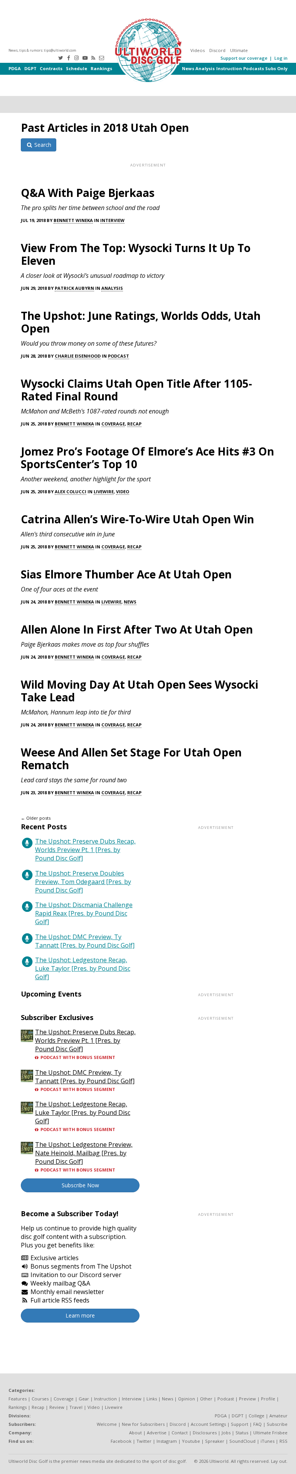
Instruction (229, 68)
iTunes (267, 1441)
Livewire (104, 491)
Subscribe (277, 1424)
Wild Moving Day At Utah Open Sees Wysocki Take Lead (139, 690)
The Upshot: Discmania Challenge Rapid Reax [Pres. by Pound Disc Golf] (84, 913)
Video (122, 491)
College (256, 1416)
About (135, 1432)
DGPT (30, 68)
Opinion (186, 1399)
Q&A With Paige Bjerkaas (88, 192)
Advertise (156, 1432)
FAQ (257, 1424)
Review (56, 1407)
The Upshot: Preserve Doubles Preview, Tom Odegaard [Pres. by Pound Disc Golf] (83, 881)
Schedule (76, 68)
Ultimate (239, 50)
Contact (180, 1432)
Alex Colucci (70, 491)
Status (241, 1432)
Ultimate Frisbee (270, 1432)
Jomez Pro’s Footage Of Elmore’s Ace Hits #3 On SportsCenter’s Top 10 (147, 457)
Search (42, 144)
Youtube (191, 1441)
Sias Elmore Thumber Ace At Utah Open (126, 574)
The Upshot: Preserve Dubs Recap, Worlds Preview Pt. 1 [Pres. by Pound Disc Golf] (85, 849)
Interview (112, 220)
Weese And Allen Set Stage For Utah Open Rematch (131, 758)
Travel (75, 1407)
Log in (281, 58)
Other (206, 1399)
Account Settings (208, 1424)
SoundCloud (242, 1441)
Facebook (121, 1441)
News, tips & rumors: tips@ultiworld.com (42, 50)
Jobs (226, 1432)
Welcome (107, 1424)
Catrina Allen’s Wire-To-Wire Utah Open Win (137, 519)
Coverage (113, 424)
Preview (247, 1399)
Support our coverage (243, 58)
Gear (84, 1399)
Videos (197, 50)
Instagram (166, 1441)
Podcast (118, 356)
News (188, 68)
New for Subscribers (143, 1424)
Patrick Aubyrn (74, 288)
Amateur (278, 1416)
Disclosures (205, 1432)
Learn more (80, 1315)
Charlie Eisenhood (78, 356)
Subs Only (276, 68)
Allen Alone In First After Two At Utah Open (137, 629)
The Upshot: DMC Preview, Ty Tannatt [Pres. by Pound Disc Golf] (85, 941)
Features (17, 1399)
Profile (268, 1399)
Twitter (143, 1441)
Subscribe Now (80, 1185)
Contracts (51, 68)
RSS (283, 1441)
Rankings (101, 68)
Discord (217, 50)
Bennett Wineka (73, 220)
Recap (134, 424)
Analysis (205, 68)
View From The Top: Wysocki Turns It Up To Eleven (136, 254)
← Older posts (35, 818)
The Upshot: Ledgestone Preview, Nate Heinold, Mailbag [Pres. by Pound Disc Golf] (84, 1153)
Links (151, 1399)
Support (239, 1424)
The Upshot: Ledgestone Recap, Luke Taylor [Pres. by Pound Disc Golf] (82, 968)
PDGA (14, 68)
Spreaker (214, 1441)
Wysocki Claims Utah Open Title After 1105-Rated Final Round (136, 389)
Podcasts (253, 68)
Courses (40, 1399)
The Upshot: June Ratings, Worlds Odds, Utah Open (141, 322)
